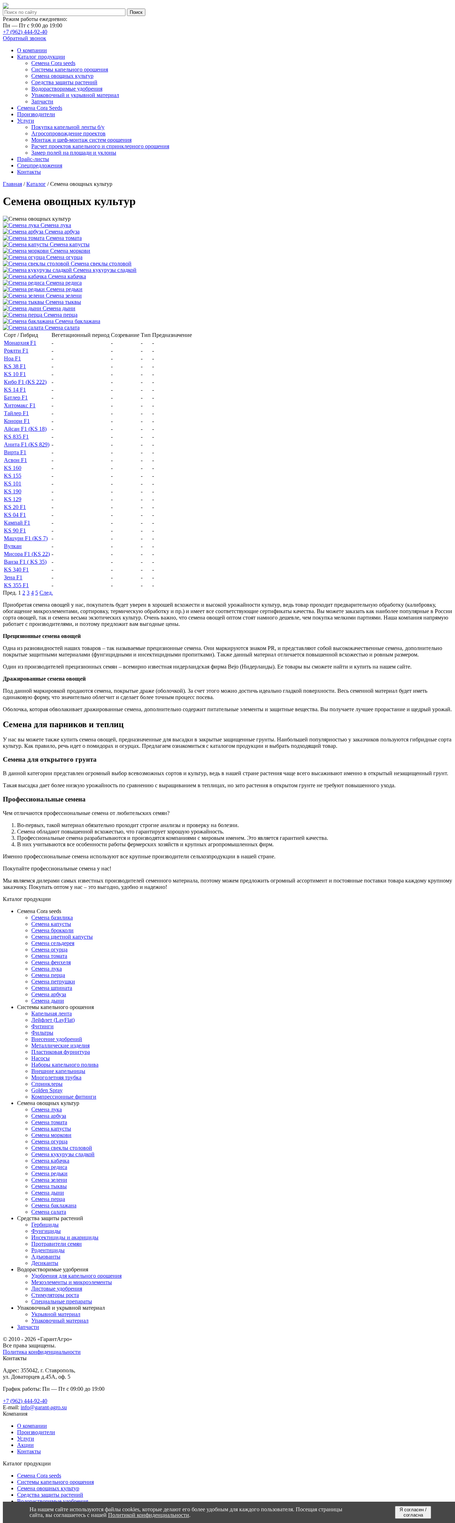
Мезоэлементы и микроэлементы (71, 1282)
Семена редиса (49, 1167)
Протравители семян (56, 1244)
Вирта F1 (15, 452)
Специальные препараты (61, 1301)
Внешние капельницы (58, 1071)
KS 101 (12, 484)
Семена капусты (51, 924)
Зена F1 (13, 577)
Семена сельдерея (52, 943)
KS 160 (12, 468)
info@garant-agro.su (44, 1407)
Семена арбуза (48, 994)
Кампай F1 (17, 523)
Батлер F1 (16, 398)
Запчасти (28, 1327)
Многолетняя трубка (56, 1077)
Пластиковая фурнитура (60, 1052)
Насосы (40, 1058)
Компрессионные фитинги (63, 1097)
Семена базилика (52, 918)
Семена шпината (51, 988)
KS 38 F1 (15, 366)
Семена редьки (49, 1173)
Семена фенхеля (51, 962)
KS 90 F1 (15, 530)
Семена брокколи (52, 930)
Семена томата (49, 956)
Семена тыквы (49, 1186)
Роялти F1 (16, 351)
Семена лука (46, 969)
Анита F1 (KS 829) (26, 444)
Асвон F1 (15, 460)
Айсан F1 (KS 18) (25, 429)
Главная (12, 184)
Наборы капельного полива (64, 1065)
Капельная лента (51, 1013)
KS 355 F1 (16, 585)
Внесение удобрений (56, 1039)
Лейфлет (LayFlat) (53, 1020)
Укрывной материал (55, 1314)
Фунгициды (46, 1231)
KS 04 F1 (15, 515)
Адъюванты (45, 1257)
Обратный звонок (24, 38)
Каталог (36, 184)
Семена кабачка (50, 1161)
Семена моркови (51, 1135)
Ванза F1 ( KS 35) (25, 562)
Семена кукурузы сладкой (63, 1154)
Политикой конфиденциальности (148, 1515)
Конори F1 (17, 421)
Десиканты (44, 1263)
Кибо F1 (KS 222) (25, 382)
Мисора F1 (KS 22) (27, 554)
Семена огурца (49, 949)
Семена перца (48, 975)
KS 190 (12, 491)
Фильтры (42, 1033)
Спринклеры (47, 1084)
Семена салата (48, 1212)
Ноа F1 (12, 358)
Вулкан (13, 546)
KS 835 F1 (16, 437)
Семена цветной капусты (62, 937)
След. (46, 593)
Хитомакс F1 (20, 405)
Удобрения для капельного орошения (76, 1276)
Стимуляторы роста (55, 1295)
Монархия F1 (20, 343)
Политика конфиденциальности (42, 1352)
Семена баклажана (53, 1205)
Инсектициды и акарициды (64, 1237)
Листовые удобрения (56, 1289)
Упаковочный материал (60, 1321)
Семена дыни (47, 1001)
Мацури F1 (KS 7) (26, 538)
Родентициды (48, 1250)
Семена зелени (49, 1180)
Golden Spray (47, 1090)
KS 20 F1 (15, 507)
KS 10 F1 (15, 374)
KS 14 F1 (15, 390)
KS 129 (12, 499)
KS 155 (12, 476)
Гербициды (45, 1225)
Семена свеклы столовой (61, 1148)
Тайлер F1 (16, 413)
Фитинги (42, 1026)
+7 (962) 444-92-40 (25, 32)
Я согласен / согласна (413, 1512)
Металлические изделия (60, 1045)
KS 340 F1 (16, 570)
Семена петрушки (53, 981)
